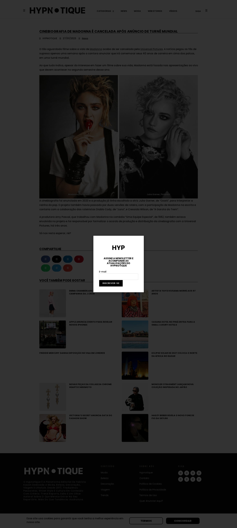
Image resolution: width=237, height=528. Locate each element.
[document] (118, 264)
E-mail (102, 271)
